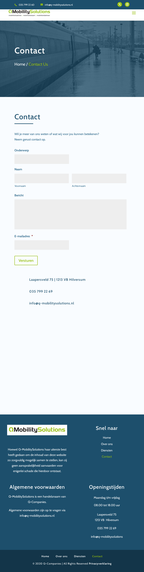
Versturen (26, 260)
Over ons (107, 444)
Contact (107, 456)
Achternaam (79, 185)
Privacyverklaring (100, 563)
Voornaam (20, 185)
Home (107, 437)
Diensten (106, 450)
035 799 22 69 (41, 291)
